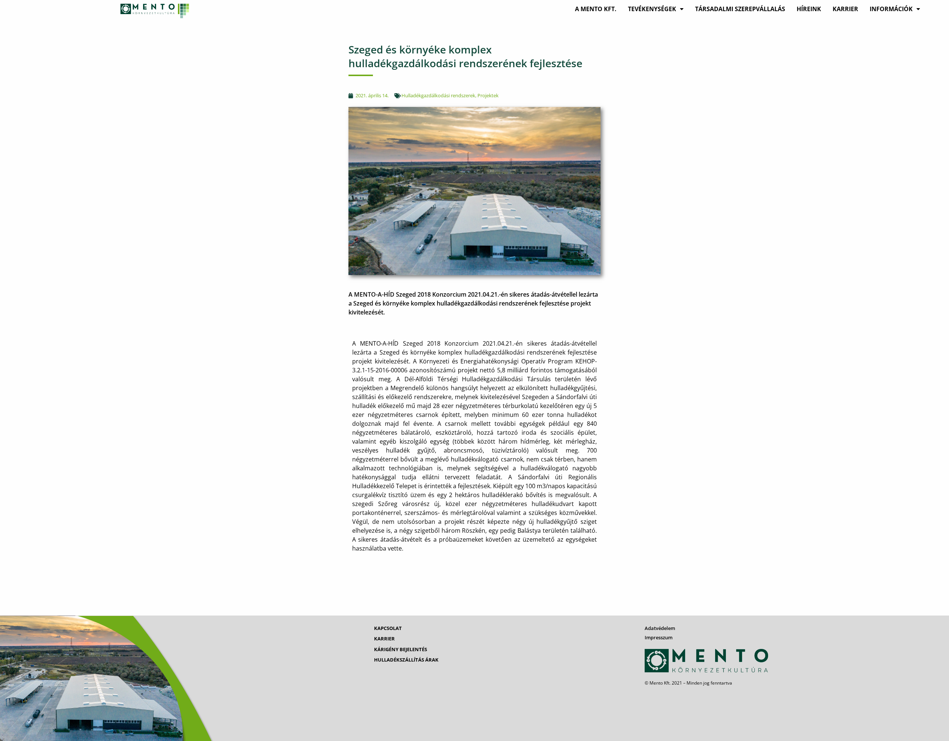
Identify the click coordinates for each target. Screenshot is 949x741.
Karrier (845, 9)
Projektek (488, 95)
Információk (891, 9)
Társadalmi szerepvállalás (740, 9)
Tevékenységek (652, 9)
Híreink (809, 9)
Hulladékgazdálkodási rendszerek (438, 95)
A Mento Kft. (595, 9)
